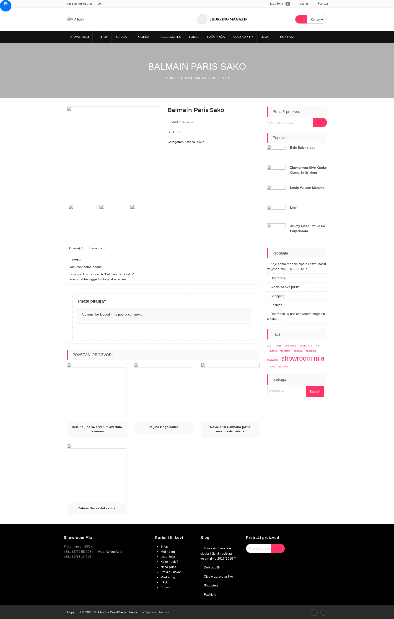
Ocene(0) (76, 248)
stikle (272, 366)
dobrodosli (290, 345)
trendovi (283, 366)
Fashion (277, 305)
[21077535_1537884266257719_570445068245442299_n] (113, 218)
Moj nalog (168, 551)
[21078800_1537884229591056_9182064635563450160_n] (144, 218)
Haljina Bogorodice (163, 427)
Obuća (121, 36)
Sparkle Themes (157, 612)
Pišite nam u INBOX (78, 546)
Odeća (143, 36)
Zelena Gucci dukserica (96, 508)
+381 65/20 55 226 (79, 3)
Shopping (278, 296)
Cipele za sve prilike (285, 287)
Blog (265, 36)
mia (317, 345)
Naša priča (216, 36)
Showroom (79, 36)
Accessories (171, 36)
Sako (200, 142)
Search (320, 122)
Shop (103, 36)
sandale (298, 350)
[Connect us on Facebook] (314, 612)
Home (171, 78)
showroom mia (302, 358)
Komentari (96, 248)
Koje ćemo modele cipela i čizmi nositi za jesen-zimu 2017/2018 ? (218, 553)
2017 (270, 345)
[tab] (76, 248)
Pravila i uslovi (171, 572)
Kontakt (287, 36)
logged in (95, 279)
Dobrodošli (278, 278)
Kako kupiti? (243, 36)
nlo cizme (285, 350)
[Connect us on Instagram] (323, 612)
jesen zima (306, 345)
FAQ (164, 582)
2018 (278, 345)
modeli (273, 350)
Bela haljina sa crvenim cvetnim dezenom (97, 429)
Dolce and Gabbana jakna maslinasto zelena (230, 429)
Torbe (194, 36)
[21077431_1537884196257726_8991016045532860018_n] (113, 153)
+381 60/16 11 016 (77, 556)
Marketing (168, 577)
